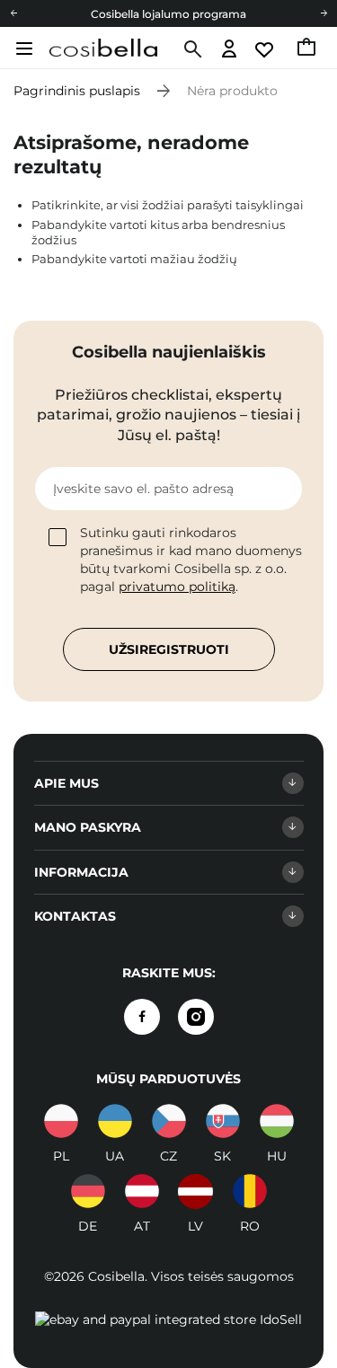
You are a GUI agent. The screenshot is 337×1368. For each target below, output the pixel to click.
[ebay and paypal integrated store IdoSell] (168, 1319)
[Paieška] (191, 49)
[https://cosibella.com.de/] (142, 1191)
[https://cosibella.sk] (223, 1121)
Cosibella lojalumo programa (168, 14)
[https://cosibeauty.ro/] (250, 1191)
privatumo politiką (177, 586)
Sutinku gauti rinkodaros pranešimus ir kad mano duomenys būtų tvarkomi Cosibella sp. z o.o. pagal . (191, 560)
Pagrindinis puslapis (76, 91)
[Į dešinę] (323, 13)
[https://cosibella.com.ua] (115, 1121)
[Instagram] (196, 1017)
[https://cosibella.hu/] (277, 1121)
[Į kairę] (13, 13)
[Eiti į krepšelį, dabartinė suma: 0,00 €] (308, 49)
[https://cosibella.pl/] (61, 1121)
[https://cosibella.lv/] (196, 1191)
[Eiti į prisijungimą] (229, 50)
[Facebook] (142, 1017)
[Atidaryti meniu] (22, 48)
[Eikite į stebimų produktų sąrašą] (265, 50)
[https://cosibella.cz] (169, 1121)
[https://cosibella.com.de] (88, 1191)
